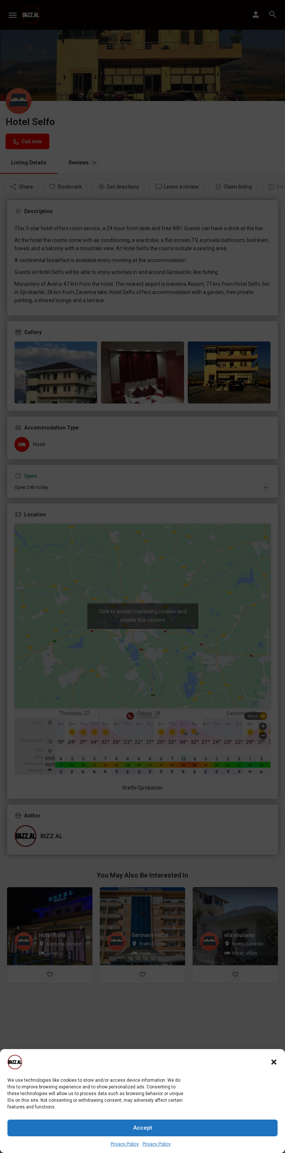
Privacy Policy (125, 1144)
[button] (274, 1062)
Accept (142, 1127)
